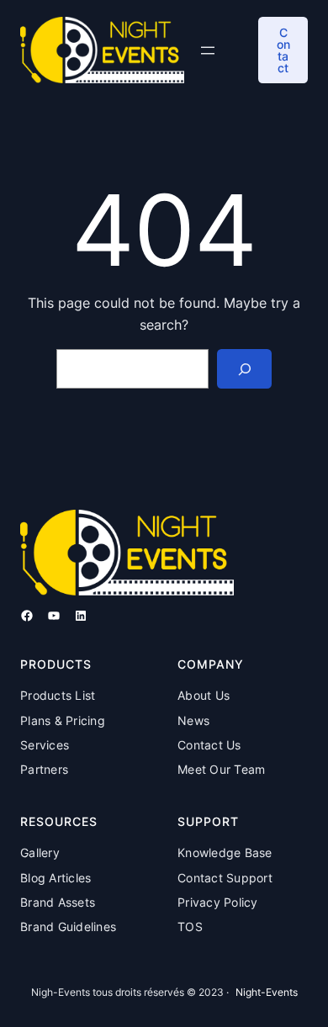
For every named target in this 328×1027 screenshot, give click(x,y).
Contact (283, 50)
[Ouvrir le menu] (208, 50)
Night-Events (266, 992)
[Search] (244, 369)
